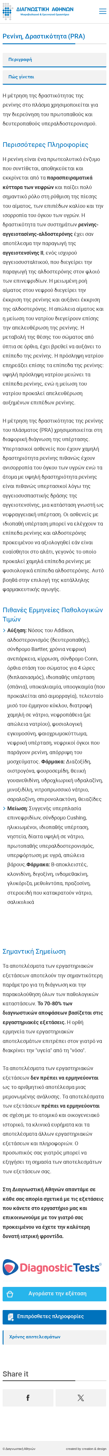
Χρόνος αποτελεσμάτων (34, 1337)
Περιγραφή (20, 60)
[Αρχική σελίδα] (39, 11)
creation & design (94, 1449)
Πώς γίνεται (21, 77)
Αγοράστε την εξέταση (57, 1294)
